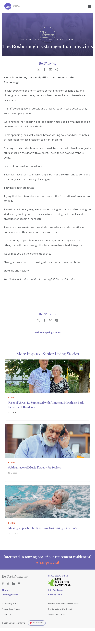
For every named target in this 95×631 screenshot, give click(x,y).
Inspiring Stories (10, 594)
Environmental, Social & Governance (63, 603)
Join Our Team (55, 590)
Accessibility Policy (10, 603)
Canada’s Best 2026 (56, 614)
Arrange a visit (47, 562)
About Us (6, 590)
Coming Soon (55, 594)
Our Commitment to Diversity (60, 609)
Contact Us (6, 614)
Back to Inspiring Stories (47, 332)
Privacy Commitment (11, 609)
